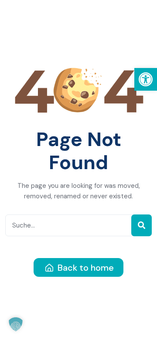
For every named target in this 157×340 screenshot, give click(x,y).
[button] (145, 79)
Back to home (84, 267)
